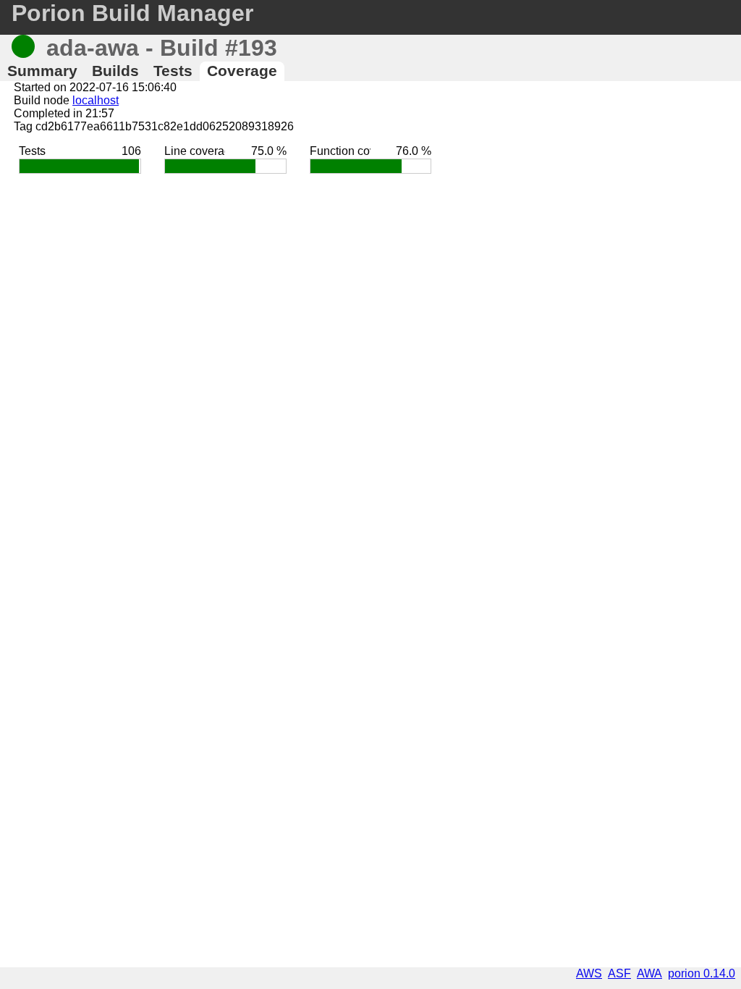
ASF (619, 973)
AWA (649, 973)
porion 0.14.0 (701, 973)
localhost (95, 100)
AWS (589, 973)
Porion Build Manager (132, 13)
